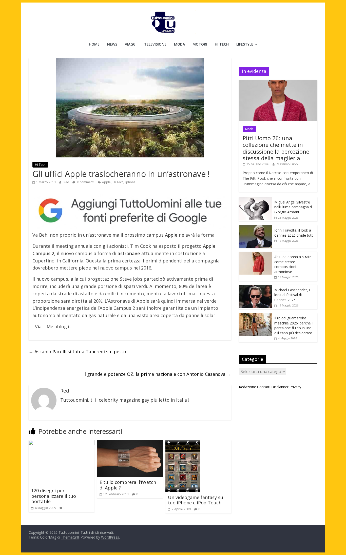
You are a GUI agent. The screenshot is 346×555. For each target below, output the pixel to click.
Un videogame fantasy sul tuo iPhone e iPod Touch (196, 500)
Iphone (130, 182)
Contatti (263, 386)
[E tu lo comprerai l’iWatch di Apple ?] (130, 443)
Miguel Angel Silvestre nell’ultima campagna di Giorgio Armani (293, 207)
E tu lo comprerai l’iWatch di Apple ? (128, 485)
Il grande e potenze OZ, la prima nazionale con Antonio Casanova (157, 374)
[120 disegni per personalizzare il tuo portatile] (61, 443)
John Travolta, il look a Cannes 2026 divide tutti (294, 233)
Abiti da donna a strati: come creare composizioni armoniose (292, 264)
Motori (200, 44)
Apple (106, 182)
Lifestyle (244, 44)
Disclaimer (280, 386)
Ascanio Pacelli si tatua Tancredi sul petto (77, 351)
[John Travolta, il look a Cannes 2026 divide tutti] (255, 227)
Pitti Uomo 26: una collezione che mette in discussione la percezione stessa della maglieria (276, 148)
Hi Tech (222, 44)
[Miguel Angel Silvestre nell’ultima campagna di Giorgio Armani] (255, 199)
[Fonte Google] (129, 211)
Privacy (295, 386)
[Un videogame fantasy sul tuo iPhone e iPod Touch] (182, 443)
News (112, 44)
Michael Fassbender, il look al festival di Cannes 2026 (292, 294)
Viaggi (131, 44)
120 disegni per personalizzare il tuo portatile (53, 495)
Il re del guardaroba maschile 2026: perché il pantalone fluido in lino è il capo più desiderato (293, 325)
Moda (179, 44)
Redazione (247, 386)
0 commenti (85, 182)
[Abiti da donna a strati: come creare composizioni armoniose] (255, 254)
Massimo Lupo (287, 164)
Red (67, 182)
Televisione (155, 44)
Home (94, 44)
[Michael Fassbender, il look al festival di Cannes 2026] (255, 287)
